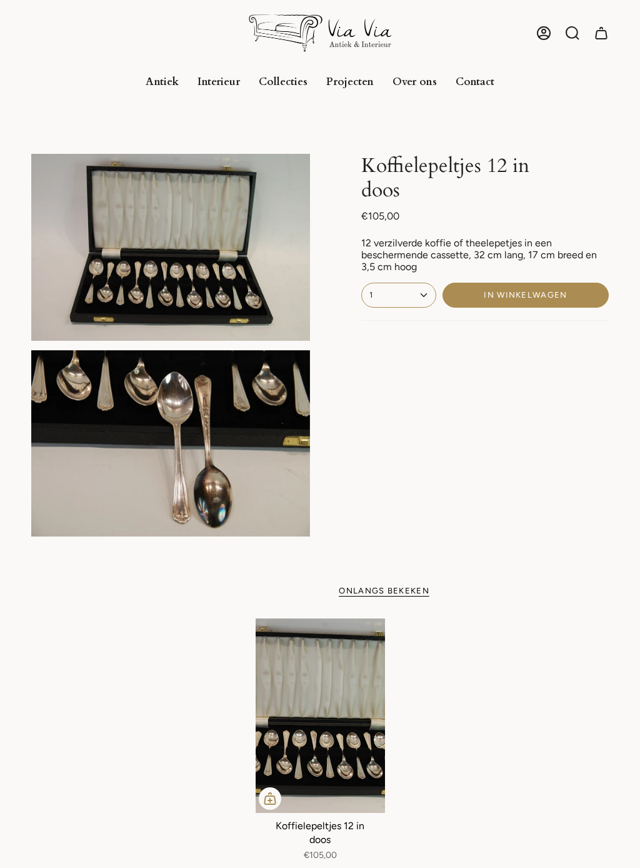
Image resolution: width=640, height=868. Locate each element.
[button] (572, 33)
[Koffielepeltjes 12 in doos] (320, 715)
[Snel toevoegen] (270, 798)
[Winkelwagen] (601, 33)
